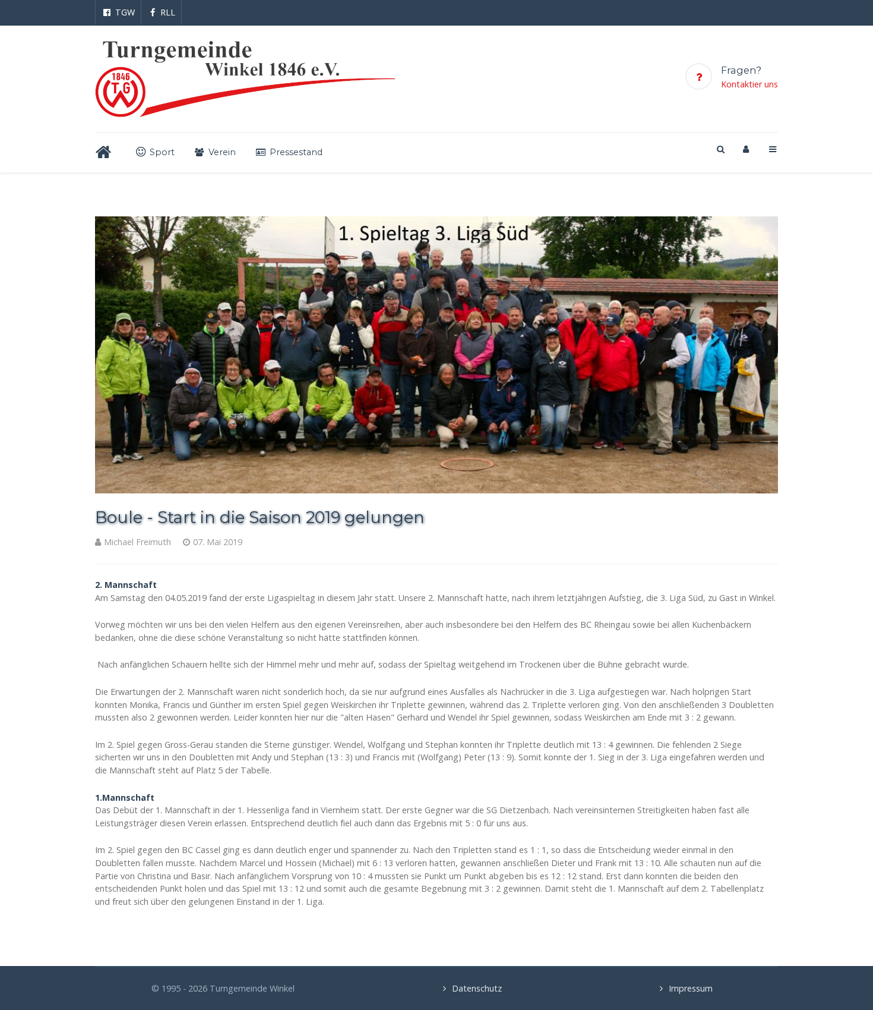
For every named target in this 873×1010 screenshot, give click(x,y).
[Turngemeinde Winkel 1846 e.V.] (245, 78)
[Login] (746, 149)
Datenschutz (477, 988)
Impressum (691, 988)
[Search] (720, 149)
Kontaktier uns (749, 84)
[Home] (106, 152)
